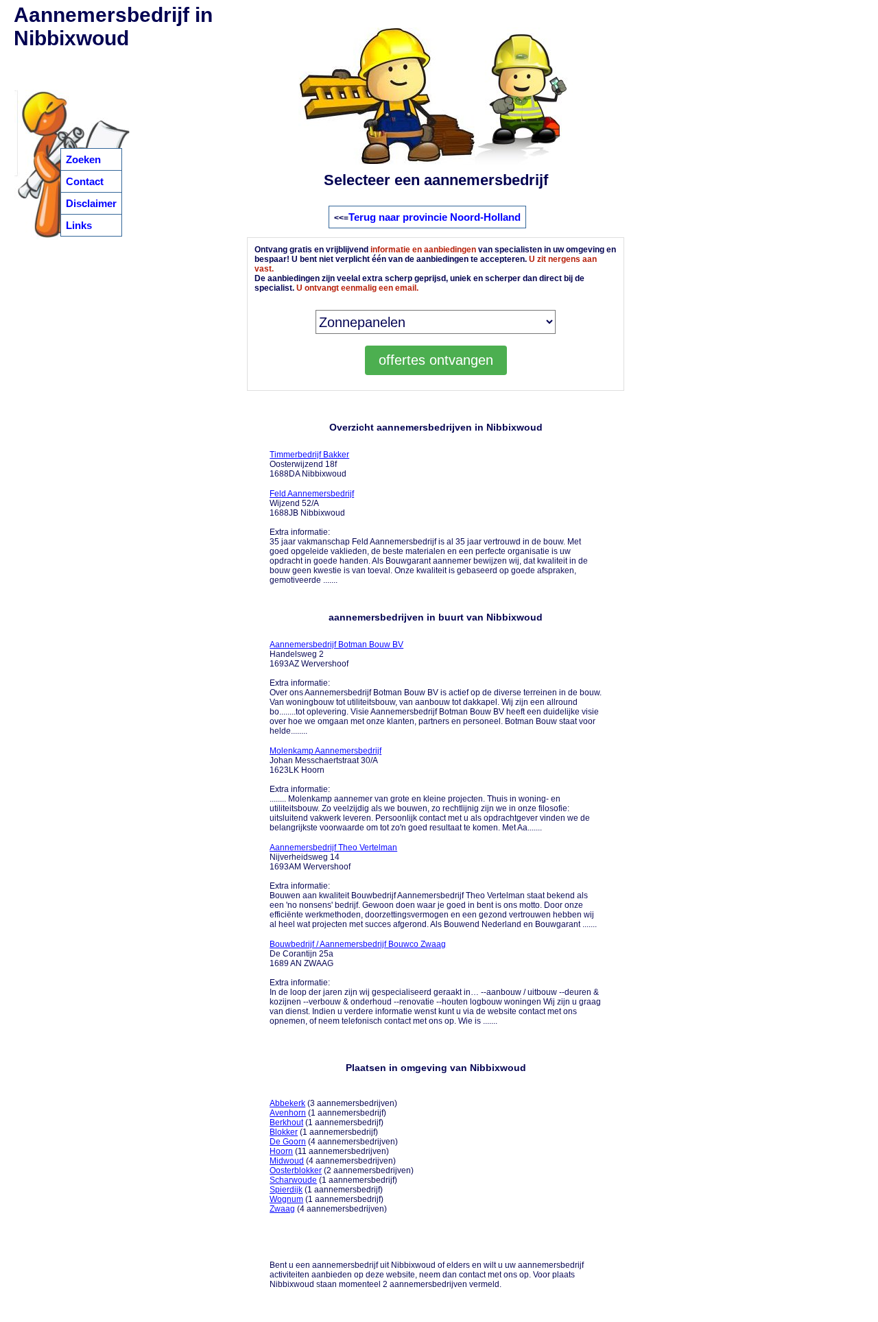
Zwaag (282, 1209)
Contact (85, 181)
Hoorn (281, 1151)
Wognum (286, 1199)
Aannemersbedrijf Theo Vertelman (333, 847)
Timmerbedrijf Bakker (309, 454)
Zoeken (83, 159)
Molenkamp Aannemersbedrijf (325, 751)
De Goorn (288, 1141)
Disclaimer (91, 203)
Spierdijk (286, 1189)
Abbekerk (287, 1103)
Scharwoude (293, 1180)
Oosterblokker (296, 1170)
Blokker (284, 1132)
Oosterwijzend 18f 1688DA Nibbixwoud (309, 464)
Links (79, 225)
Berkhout (286, 1122)
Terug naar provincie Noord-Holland (434, 217)
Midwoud (287, 1161)
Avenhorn (288, 1113)
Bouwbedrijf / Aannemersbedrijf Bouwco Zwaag (358, 944)
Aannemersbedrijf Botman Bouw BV (336, 644)
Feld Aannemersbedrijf (312, 493)
